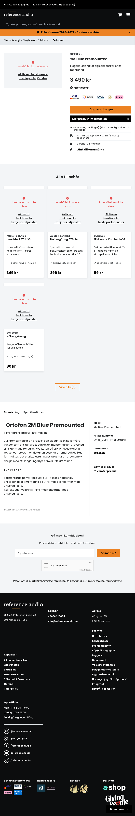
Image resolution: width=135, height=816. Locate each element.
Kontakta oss (100, 641)
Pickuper (58, 40)
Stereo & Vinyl (12, 40)
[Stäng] (130, 32)
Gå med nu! (108, 553)
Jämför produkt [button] (107, 471)
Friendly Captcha (86, 570)
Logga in (97, 655)
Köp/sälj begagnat (103, 650)
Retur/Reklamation (103, 688)
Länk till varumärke (90, 149)
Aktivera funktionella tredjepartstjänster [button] (33, 76)
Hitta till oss (99, 636)
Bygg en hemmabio (103, 674)
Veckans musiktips (103, 665)
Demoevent (99, 660)
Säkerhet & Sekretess (17, 679)
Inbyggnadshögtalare (105, 669)
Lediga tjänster (101, 645)
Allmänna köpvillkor (16, 660)
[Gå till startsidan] (18, 14)
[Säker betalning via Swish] (27, 786)
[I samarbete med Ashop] (114, 787)
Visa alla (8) (67, 387)
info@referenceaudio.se (63, 621)
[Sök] (7, 24)
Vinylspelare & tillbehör (36, 40)
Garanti (9, 684)
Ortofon (99, 453)
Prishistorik (81, 88)
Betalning (10, 669)
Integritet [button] (98, 684)
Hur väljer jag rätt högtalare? (110, 679)
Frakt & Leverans (14, 674)
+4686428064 (56, 616)
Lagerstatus (11, 665)
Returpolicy (11, 688)
